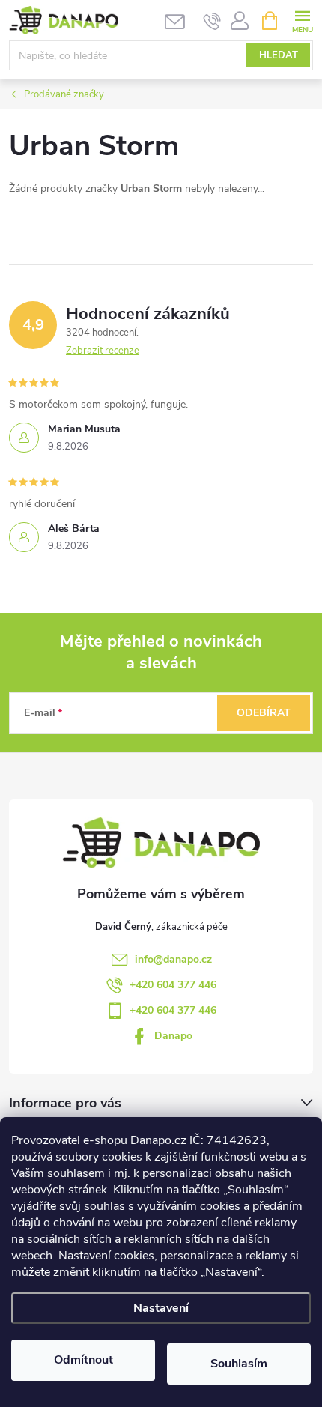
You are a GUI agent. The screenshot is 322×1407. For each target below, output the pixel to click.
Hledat (278, 55)
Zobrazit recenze (102, 350)
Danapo (173, 1036)
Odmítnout (83, 1360)
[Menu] (302, 20)
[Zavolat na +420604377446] (212, 21)
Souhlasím (238, 1363)
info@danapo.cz (173, 959)
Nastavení (161, 1308)
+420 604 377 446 (173, 985)
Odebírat (264, 713)
